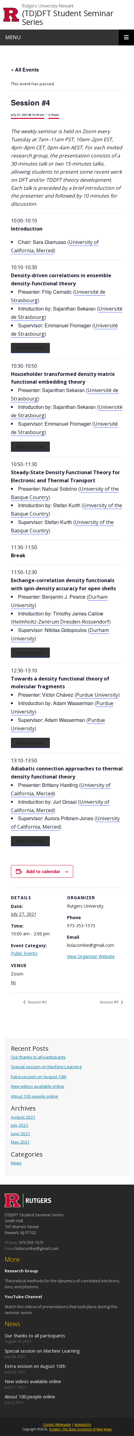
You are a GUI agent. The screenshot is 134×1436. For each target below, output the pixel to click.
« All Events (25, 69)
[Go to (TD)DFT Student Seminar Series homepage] (28, 1205)
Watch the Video (30, 348)
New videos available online (37, 1086)
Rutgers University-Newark (48, 6)
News (16, 1163)
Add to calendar (43, 871)
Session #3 (37, 1002)
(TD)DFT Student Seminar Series (67, 17)
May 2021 (20, 1142)
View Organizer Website (91, 956)
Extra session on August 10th (39, 1076)
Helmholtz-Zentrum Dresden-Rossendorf (60, 621)
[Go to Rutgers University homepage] (11, 14)
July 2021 (19, 1125)
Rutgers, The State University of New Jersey (80, 1429)
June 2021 (20, 1133)
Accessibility (82, 1424)
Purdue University (97, 694)
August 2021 (23, 1117)
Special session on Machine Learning (46, 1066)
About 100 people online (34, 1096)
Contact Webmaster (57, 1424)
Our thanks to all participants (38, 1057)
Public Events (24, 953)
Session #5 (110, 1002)
